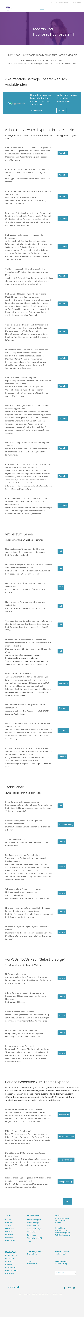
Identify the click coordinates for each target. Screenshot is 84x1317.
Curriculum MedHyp (34, 1229)
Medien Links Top (11, 1255)
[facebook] (64, 1287)
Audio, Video (9, 1261)
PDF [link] (61, 587)
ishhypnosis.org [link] (65, 1181)
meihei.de (14, 1287)
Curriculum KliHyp (33, 1226)
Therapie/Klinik (34, 1251)
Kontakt (8, 1219)
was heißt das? (60, 1254)
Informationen (32, 1254)
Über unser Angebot (34, 1220)
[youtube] (69, 1287)
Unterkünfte (9, 1229)
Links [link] (67, 1201)
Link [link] (60, 551)
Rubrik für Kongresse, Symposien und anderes (62, 1220)
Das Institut (9, 1222)
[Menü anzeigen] (42, 8)
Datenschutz (10, 1241)
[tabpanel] (56, 31)
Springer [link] (62, 756)
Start (29, 1261)
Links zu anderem (11, 1270)
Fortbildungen (33, 1215)
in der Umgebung (61, 1264)
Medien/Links (11, 1252)
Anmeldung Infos (61, 1230)
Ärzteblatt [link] (63, 683)
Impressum (9, 1238)
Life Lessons (9, 1273)
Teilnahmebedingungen (63, 1235)
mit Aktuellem (32, 1264)
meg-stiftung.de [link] (66, 1159)
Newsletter (9, 1235)
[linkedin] (74, 1287)
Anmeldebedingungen (62, 1233)
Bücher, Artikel (10, 1258)
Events (58, 1216)
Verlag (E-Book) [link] (66, 824)
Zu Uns (8, 1215)
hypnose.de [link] (36, 110)
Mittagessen (60, 1261)
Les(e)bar (8, 1264)
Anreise (7, 1225)
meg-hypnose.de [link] (66, 1136)
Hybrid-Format (62, 1251)
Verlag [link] (62, 841)
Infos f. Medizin (10, 1267)
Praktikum (8, 1232)
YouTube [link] (62, 110)
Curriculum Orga (33, 1223)
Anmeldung (60, 1228)
